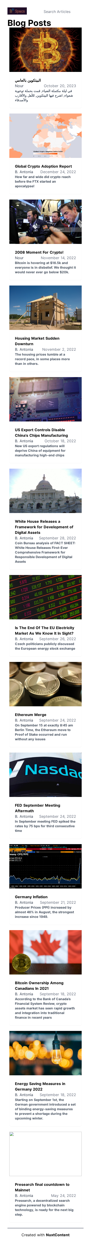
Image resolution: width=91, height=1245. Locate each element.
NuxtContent (58, 1235)
